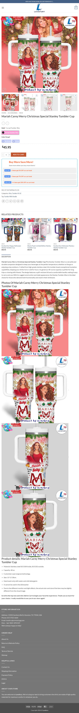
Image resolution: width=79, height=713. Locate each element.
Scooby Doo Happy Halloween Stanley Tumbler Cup (11, 247)
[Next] (73, 54)
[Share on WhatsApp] (3, 201)
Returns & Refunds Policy (10, 643)
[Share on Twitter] (11, 201)
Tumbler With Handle (10, 196)
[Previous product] (7, 123)
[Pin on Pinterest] (18, 201)
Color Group (6, 137)
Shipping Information (9, 671)
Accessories (12, 113)
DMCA (4, 679)
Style (3, 128)
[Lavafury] (39, 7)
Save (4, 19)
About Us (5, 639)
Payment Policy (7, 675)
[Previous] (6, 54)
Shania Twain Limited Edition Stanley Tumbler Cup (39, 247)
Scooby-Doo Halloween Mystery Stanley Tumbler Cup (63, 247)
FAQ (3, 647)
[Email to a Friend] (14, 201)
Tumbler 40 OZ (16, 193)
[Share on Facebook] (7, 201)
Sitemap (4, 655)
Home (4, 113)
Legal (3, 683)
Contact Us (6, 667)
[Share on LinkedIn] (22, 201)
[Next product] (3, 123)
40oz (21, 113)
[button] (3, 7)
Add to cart (18, 154)
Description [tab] (6, 257)
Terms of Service (7, 651)
